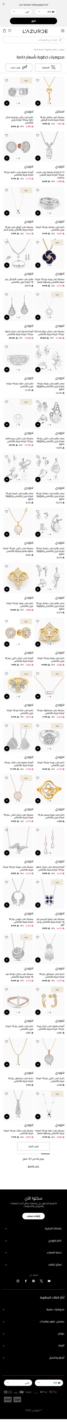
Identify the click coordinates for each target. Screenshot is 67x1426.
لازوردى (61, 49)
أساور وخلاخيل (56, 1357)
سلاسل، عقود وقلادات (52, 1321)
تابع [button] (34, 20)
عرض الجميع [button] (33, 1166)
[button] (37, 81)
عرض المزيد (33, 1146)
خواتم (61, 1333)
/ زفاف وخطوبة (51, 49)
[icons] (49, 1281)
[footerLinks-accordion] (33, 1229)
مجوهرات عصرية (55, 1309)
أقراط (61, 1345)
